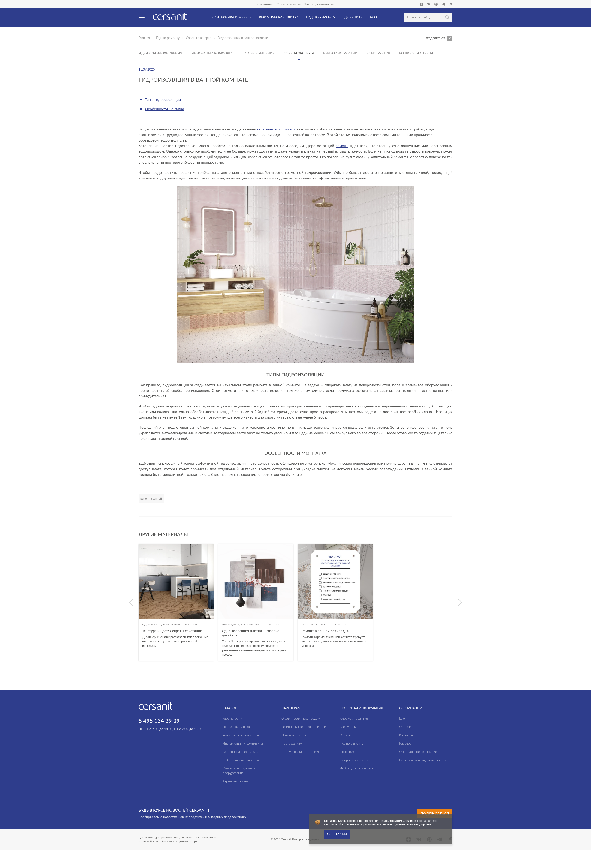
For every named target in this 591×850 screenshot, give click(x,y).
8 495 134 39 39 (159, 721)
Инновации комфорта (211, 53)
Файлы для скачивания (319, 4)
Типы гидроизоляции (163, 100)
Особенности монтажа (164, 109)
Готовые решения (258, 53)
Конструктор (378, 53)
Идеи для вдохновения (160, 53)
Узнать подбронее (419, 824)
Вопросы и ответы (416, 53)
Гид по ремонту (168, 38)
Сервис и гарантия (289, 4)
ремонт (341, 146)
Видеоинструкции (340, 53)
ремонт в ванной (151, 498)
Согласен (337, 834)
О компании (265, 4)
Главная (144, 38)
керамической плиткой (276, 129)
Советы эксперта (198, 38)
